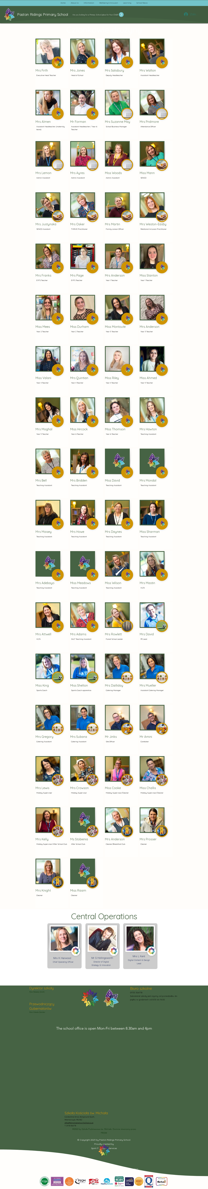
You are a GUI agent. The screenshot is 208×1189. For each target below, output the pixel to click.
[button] (75, 3)
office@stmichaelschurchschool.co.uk (79, 1123)
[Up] (121, 14)
